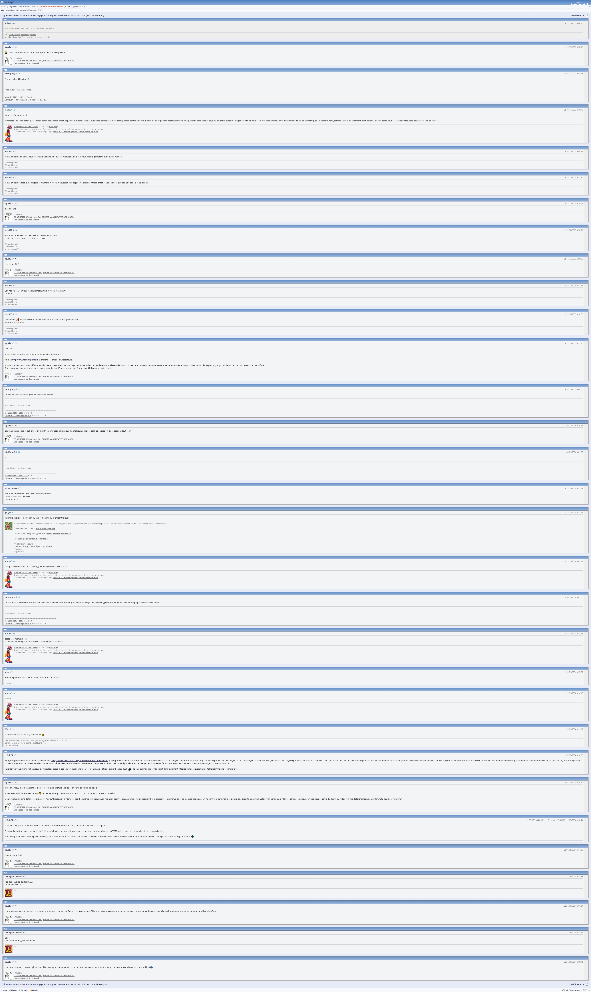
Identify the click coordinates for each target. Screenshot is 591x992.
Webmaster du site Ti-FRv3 (26, 126)
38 (6, 255)
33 (6, 106)
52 (6, 725)
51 (6, 689)
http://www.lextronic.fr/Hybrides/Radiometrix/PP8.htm (80, 760)
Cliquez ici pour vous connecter (22, 7)
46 (6, 508)
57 (6, 872)
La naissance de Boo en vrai (26, 63)
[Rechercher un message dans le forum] (589, 7)
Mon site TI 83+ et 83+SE (16, 97)
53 (6, 751)
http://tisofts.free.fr (39, 538)
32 (6, 70)
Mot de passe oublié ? (76, 7)
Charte (14, 990)
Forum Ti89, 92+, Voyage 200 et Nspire (38, 984)
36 (6, 199)
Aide (5, 990)
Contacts (24, 990)
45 (6, 484)
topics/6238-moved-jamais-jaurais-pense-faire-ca (75, 131)
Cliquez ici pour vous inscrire (51, 7)
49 (6, 629)
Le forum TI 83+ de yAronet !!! (18, 100)
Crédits (35, 990)
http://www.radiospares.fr (25, 359)
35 (6, 173)
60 (6, 958)
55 (6, 816)
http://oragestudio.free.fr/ (59, 533)
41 (6, 339)
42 (6, 385)
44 (6, 448)
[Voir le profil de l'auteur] (14, 23)
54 (6, 778)
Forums (16, 984)
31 (6, 43)
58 (6, 902)
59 (6, 929)
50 (6, 668)
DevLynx (53, 126)
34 (6, 147)
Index (8, 984)
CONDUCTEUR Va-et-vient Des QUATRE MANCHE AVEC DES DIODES (44, 60)
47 (6, 557)
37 (6, 226)
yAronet (577, 990)
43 (6, 422)
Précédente (576, 15)
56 (6, 846)
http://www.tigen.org (45, 528)
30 (6, 19)
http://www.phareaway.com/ (22, 34)
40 (6, 310)
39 (6, 281)
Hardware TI (63, 984)
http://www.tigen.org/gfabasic (38, 546)
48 (6, 593)
